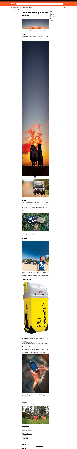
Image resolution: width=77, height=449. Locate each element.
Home (11, 9)
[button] (63, 4)
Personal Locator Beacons (25, 343)
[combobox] (39, 4)
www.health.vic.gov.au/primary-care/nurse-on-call (27, 437)
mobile (44, 272)
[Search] (62, 4)
